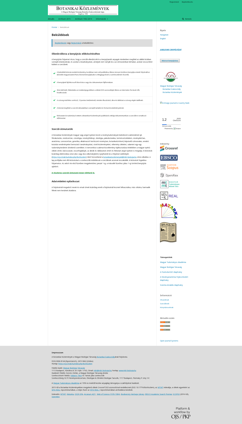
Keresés (188, 19)
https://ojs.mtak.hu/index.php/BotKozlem (69, 157)
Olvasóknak (164, 300)
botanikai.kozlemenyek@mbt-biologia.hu (120, 157)
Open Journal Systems (169, 341)
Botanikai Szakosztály (172, 89)
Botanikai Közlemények (172, 92)
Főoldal (54, 27)
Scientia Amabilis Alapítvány (171, 285)
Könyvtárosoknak (166, 307)
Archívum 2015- (64, 19)
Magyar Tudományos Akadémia (173, 262)
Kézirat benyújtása (170, 61)
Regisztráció (174, 2)
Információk (101, 19)
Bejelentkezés (187, 2)
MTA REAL (56, 390)
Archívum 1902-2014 (83, 19)
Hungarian (164, 35)
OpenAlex (55, 397)
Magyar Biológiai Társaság (171, 86)
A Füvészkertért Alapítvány (171, 272)
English (163, 38)
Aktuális (51, 19)
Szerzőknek (164, 303)
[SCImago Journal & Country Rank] (174, 103)
